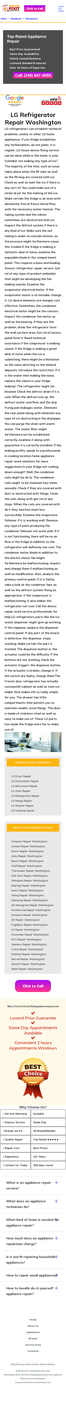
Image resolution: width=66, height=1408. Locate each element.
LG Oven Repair (20, 791)
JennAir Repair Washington (28, 964)
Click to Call (34, 8)
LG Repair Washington (25, 929)
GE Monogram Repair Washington (32, 905)
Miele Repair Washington (27, 968)
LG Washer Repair (22, 805)
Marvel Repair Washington (28, 959)
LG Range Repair (21, 800)
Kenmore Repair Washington (29, 914)
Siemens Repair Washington (29, 944)
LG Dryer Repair (21, 776)
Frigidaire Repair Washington (29, 924)
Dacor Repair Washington (27, 851)
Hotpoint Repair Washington (29, 841)
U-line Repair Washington (27, 949)
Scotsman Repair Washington (30, 934)
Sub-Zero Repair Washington (29, 875)
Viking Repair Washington (27, 895)
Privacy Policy (24, 1364)
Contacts (33, 1351)
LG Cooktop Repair (22, 810)
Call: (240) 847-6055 (33, 75)
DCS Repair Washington (26, 939)
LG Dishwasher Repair (25, 781)
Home (3, 18)
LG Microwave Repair (24, 786)
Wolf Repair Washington (26, 865)
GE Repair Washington (25, 919)
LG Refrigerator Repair (25, 795)
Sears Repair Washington (27, 890)
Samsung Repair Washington (29, 900)
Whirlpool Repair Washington (29, 880)
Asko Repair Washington (27, 856)
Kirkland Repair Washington (28, 954)
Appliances (16, 18)
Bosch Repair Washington (27, 861)
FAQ (13, 1364)
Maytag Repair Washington (28, 885)
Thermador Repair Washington (30, 870)
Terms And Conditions (44, 1364)
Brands (33, 1338)
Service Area (33, 1344)
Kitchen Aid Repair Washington (31, 910)
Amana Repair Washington (28, 846)
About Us (33, 1325)
